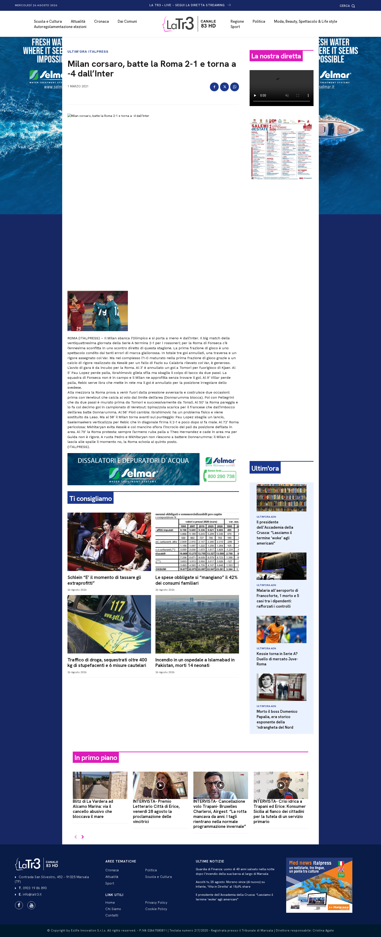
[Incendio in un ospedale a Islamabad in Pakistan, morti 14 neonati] (197, 624)
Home (110, 902)
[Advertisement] (282, 253)
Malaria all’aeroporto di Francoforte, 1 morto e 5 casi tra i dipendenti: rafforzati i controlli (278, 598)
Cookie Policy (156, 909)
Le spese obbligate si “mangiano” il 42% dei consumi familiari (196, 580)
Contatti (111, 915)
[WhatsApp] (234, 86)
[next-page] (82, 837)
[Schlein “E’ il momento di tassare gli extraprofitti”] (109, 542)
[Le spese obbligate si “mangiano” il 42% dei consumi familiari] (197, 542)
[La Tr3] (192, 24)
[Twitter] (224, 86)
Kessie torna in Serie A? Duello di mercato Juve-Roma (277, 659)
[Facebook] (214, 86)
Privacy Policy (156, 902)
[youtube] (31, 905)
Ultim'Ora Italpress (87, 51)
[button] (348, 6)
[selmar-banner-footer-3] (153, 489)
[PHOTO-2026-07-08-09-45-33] (282, 184)
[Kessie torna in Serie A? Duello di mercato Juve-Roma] (281, 629)
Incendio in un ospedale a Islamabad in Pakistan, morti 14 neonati (195, 662)
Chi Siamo (113, 909)
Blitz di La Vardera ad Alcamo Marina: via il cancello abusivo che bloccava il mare (93, 809)
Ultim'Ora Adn (266, 517)
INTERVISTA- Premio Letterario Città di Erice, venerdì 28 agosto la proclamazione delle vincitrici (156, 811)
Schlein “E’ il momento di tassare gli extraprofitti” (104, 580)
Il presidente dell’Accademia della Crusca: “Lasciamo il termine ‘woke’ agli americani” (275, 532)
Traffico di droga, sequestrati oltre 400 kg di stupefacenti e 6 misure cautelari (107, 662)
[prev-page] (75, 837)
